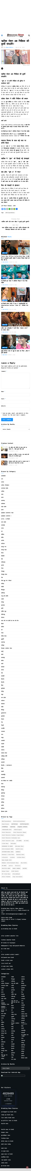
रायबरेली (3, 740)
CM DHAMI (19, 840)
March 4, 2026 (11, 354)
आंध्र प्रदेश (3, 506)
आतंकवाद (3, 503)
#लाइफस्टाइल (12, 826)
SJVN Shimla (14, 871)
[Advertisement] (15, 16)
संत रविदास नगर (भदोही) (6, 780)
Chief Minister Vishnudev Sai (11, 837)
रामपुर (2, 737)
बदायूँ (2, 651)
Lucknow (12, 857)
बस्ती (2, 663)
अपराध (2, 482)
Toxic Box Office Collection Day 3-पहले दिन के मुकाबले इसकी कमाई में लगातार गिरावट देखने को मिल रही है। (15, 126)
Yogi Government (17, 876)
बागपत (2, 669)
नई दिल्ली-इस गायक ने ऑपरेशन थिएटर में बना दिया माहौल (15, 131)
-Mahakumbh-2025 (7, 829)
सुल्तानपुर (3, 793)
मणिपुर (2, 691)
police (11, 865)
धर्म (1, 629)
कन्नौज (2, 540)
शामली (2, 771)
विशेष (2, 768)
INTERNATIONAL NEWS (7, 851)
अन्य (2, 479)
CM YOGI (26, 840)
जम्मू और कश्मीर (4, 596)
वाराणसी (2, 762)
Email (3, 398)
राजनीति (2, 728)
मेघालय (2, 719)
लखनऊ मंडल (4, 753)
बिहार (2, 685)
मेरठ (2, 722)
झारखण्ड (3, 605)
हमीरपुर (2, 802)
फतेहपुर (2, 645)
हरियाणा (2, 808)
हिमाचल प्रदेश (4, 811)
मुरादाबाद (3, 716)
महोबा (2, 706)
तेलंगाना (2, 617)
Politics (17, 865)
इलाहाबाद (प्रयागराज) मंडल (7, 512)
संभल (2, 783)
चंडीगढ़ (2, 583)
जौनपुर (2, 602)
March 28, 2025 (20, 47)
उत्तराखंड (3, 525)
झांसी (2, 608)
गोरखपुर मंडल (4, 574)
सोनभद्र (2, 796)
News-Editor (9, 47)
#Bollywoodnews (10, 212)
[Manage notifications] (27, 1167)
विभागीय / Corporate (6, 765)
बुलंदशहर (3, 688)
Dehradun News (19, 846)
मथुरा (2, 694)
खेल (2, 559)
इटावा (2, 509)
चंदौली (2, 586)
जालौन (2, 599)
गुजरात (2, 565)
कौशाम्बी (2, 555)
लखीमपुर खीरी (4, 756)
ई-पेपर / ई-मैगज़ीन (5, 519)
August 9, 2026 (13, 284)
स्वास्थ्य (2, 799)
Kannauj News (20, 854)
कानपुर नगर (3, 546)
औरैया (2, 537)
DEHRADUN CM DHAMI (7, 846)
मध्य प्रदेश (3, 697)
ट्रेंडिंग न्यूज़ (5, 253)
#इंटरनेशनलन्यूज (14, 824)
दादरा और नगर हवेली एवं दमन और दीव (9, 620)
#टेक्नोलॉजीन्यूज (5, 826)
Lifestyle (5, 857)
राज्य (2, 734)
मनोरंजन (3, 700)
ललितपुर (3, 759)
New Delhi (24, 862)
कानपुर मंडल (4, 549)
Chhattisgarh (18, 829)
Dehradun (13, 843)
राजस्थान (3, 731)
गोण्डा (2, 568)
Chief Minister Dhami (19, 832)
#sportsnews (5, 824)
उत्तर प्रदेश (3, 522)
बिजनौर (2, 682)
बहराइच (2, 666)
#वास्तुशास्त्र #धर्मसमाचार (22, 826)
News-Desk (5, 354)
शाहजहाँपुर (3, 774)
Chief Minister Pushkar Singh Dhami (13, 835)
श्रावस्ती (3, 777)
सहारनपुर (3, 786)
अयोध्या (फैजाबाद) (5, 485)
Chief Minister (6, 832)
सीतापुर (2, 790)
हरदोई (2, 805)
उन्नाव (2, 528)
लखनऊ (2, 749)
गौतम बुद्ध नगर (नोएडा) (6, 580)
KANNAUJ (18, 851)
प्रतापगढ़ (3, 642)
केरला (2, 552)
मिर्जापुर (2, 709)
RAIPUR (25, 868)
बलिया (2, 660)
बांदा (2, 673)
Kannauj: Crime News (8, 854)
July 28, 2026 (12, 309)
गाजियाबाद (3, 562)
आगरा (2, 497)
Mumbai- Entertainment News (10, 862)
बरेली (2, 654)
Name (3, 391)
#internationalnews (19, 821)
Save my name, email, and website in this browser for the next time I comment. (15, 414)
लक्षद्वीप (2, 746)
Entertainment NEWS (7, 849)
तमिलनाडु (3, 614)
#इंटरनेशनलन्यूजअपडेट (24, 824)
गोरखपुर (2, 571)
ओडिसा (2, 534)
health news (19, 849)
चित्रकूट (3, 589)
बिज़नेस (2, 679)
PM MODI (4, 865)
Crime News (5, 843)
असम (2, 494)
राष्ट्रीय (2, 743)
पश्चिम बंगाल (3, 636)
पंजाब (2, 632)
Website (3, 406)
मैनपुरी (2, 725)
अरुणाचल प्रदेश (4, 488)
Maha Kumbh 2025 (7, 860)
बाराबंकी (2, 676)
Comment (4, 371)
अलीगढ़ (2, 491)
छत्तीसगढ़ (3, 592)
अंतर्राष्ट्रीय (3, 475)
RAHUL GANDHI (16, 868)
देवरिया (2, 626)
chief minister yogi (8, 840)
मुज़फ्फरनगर (3, 713)
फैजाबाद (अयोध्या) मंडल (6, 648)
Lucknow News (21, 857)
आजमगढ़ (3, 500)
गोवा (2, 577)
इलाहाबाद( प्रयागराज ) (6, 516)
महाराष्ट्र (3, 703)
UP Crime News (6, 874)
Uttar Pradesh (6, 876)
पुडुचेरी (2, 639)
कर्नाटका (3, 543)
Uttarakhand (16, 874)
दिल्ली (2, 623)
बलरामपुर (3, 657)
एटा (2, 531)
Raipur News (5, 871)
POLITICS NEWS (6, 868)
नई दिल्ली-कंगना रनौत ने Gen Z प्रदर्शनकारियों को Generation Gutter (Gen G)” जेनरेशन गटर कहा (14, 305)
